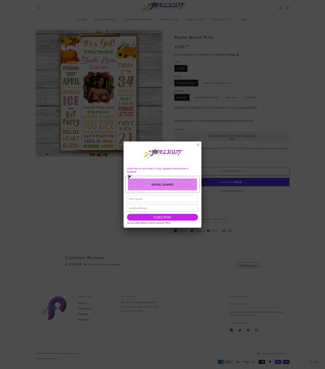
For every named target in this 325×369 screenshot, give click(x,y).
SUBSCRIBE (162, 217)
